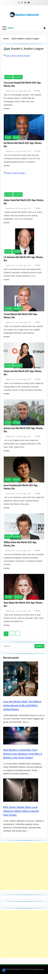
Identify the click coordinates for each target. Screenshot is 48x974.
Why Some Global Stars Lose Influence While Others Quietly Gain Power (21, 811)
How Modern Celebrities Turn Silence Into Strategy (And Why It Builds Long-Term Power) (22, 754)
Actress (18, 77)
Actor (8, 137)
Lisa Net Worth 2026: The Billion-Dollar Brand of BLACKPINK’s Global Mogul (22, 705)
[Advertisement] (24, 866)
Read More (7, 108)
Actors (8, 77)
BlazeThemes (39, 969)
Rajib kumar (10, 91)
